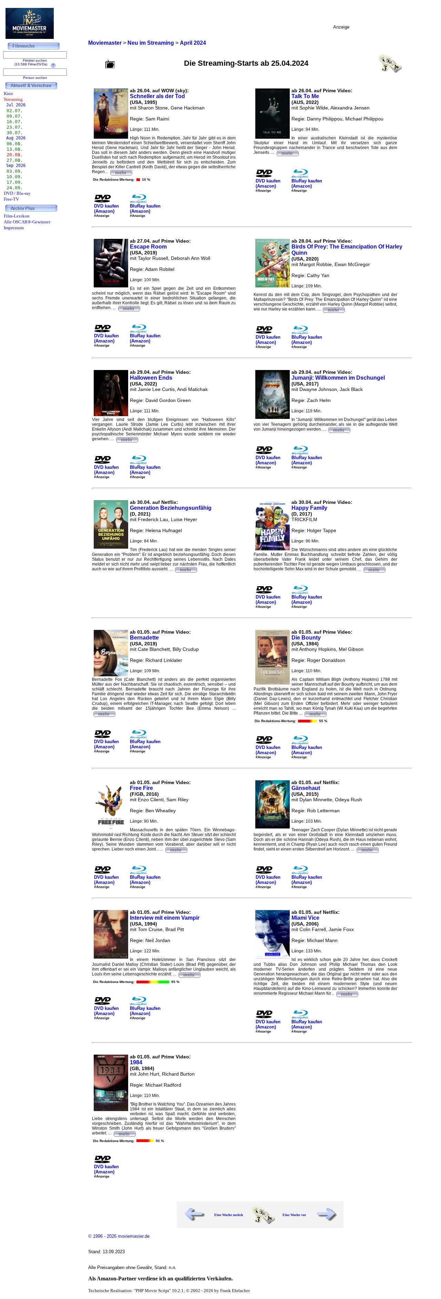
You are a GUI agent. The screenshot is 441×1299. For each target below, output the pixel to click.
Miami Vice (305, 918)
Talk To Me (305, 96)
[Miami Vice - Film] (347, 993)
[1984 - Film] (124, 1133)
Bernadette (144, 638)
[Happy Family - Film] (374, 569)
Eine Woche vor (294, 1215)
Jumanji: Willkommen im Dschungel (338, 378)
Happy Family (309, 508)
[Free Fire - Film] (176, 849)
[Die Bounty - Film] (315, 713)
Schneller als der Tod (157, 96)
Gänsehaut (305, 788)
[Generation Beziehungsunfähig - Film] (186, 569)
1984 (136, 1062)
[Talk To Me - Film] (287, 152)
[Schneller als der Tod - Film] (121, 171)
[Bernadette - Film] (104, 713)
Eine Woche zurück (228, 1215)
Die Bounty (306, 638)
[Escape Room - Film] (129, 307)
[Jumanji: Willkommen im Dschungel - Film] (339, 429)
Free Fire (141, 788)
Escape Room (148, 247)
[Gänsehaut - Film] (367, 849)
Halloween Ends (151, 378)
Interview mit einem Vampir (164, 918)
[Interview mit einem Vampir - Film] (189, 974)
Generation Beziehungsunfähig (171, 508)
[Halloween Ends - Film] (127, 438)
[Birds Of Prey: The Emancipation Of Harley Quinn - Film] (333, 309)
